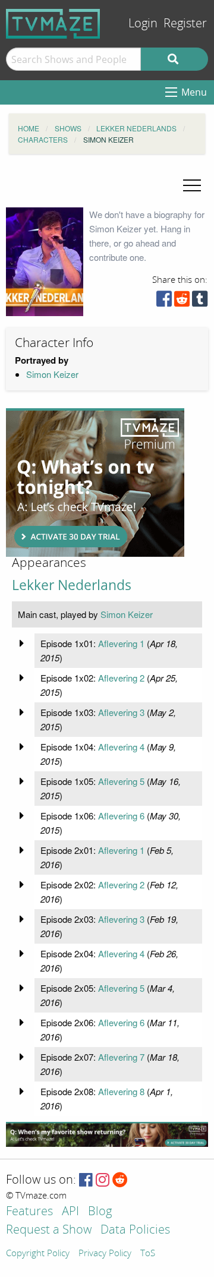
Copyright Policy (38, 1254)
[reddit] (182, 301)
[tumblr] (199, 301)
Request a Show (49, 1230)
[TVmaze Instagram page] (102, 1180)
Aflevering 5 (121, 781)
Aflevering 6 (121, 815)
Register (185, 23)
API (70, 1212)
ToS (147, 1254)
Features (29, 1212)
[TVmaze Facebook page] (86, 1180)
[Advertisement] (95, 482)
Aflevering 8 (121, 1091)
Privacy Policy (104, 1254)
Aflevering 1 (121, 643)
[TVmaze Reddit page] (120, 1180)
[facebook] (164, 301)
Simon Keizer (52, 374)
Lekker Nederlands (71, 585)
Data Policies (135, 1230)
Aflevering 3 (121, 712)
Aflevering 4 (121, 746)
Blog (100, 1212)
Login (143, 23)
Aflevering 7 (121, 1057)
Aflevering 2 (121, 677)
